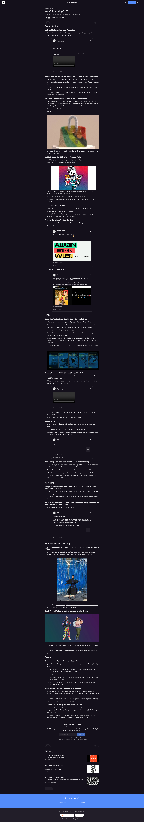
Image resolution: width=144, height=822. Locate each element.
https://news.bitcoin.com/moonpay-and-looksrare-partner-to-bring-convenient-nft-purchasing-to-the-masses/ (72, 700)
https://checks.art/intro (73, 417)
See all (48, 789)
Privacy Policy (83, 739)
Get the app (79, 815)
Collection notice (81, 811)
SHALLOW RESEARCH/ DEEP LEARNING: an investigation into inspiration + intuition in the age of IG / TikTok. (64, 768)
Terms (74, 811)
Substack (64, 819)
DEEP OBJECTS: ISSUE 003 (54, 777)
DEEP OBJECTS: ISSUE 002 (54, 766)
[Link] (42, 26)
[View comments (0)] (59, 773)
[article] (72, 758)
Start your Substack (68, 815)
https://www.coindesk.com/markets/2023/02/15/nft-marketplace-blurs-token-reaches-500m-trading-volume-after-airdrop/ (71, 477)
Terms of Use (79, 737)
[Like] (46, 22)
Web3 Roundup (49, 8)
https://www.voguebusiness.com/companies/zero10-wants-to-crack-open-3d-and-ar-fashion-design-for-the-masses (72, 606)
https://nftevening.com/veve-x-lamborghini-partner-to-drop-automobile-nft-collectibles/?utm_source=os (70, 215)
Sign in (139, 2)
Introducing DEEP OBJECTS (54, 755)
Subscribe (131, 2)
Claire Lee (53, 759)
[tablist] (49, 751)
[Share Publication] (125, 2)
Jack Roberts (48, 17)
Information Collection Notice (71, 739)
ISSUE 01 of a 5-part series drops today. (55, 757)
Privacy (70, 811)
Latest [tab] (50, 751)
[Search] (122, 2)
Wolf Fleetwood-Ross (58, 17)
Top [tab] (46, 751)
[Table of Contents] (2, 411)
